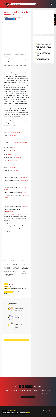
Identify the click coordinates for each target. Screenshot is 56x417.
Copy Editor (8, 17)
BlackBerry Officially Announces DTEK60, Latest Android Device (25, 267)
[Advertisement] (43, 22)
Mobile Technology (17, 291)
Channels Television (15, 132)
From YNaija (39, 39)
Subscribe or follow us (28, 397)
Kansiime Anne (12, 135)
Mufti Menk (25, 206)
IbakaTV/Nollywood (8, 211)
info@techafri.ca (13, 410)
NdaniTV (14, 147)
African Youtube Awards (16, 288)
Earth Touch (16, 174)
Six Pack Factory (12, 150)
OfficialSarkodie (24, 180)
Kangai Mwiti (18, 157)
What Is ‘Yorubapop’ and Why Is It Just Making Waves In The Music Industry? (43, 54)
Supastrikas (17, 139)
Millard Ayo (16, 164)
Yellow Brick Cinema (13, 160)
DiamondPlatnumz (8, 203)
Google (24, 288)
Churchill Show (23, 184)
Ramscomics (11, 139)
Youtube (6, 289)
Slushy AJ (10, 154)
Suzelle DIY (15, 170)
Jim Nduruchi (13, 167)
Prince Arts (23, 192)
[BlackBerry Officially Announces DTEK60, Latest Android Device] (25, 262)
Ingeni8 (28, 412)
